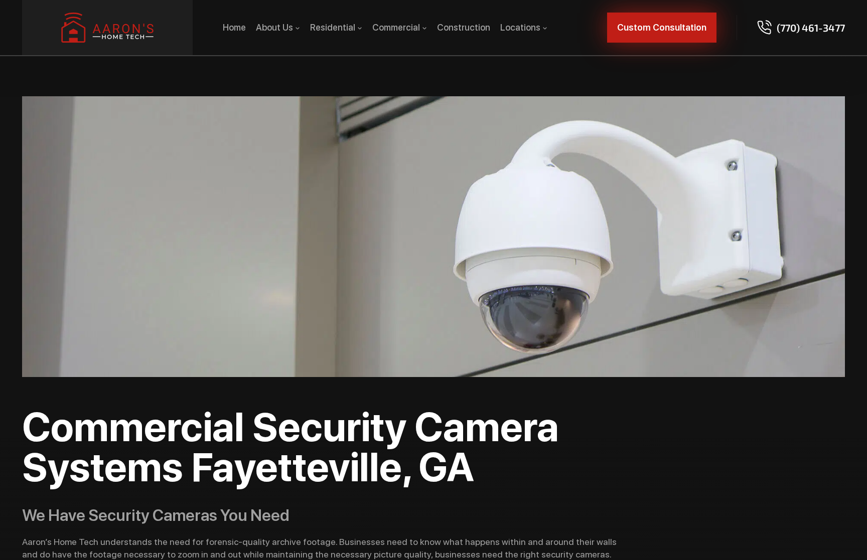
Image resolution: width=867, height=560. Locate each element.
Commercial (396, 27)
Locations (520, 27)
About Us (274, 27)
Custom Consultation (661, 27)
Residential (332, 27)
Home (234, 27)
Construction (463, 27)
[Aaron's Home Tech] (107, 27)
